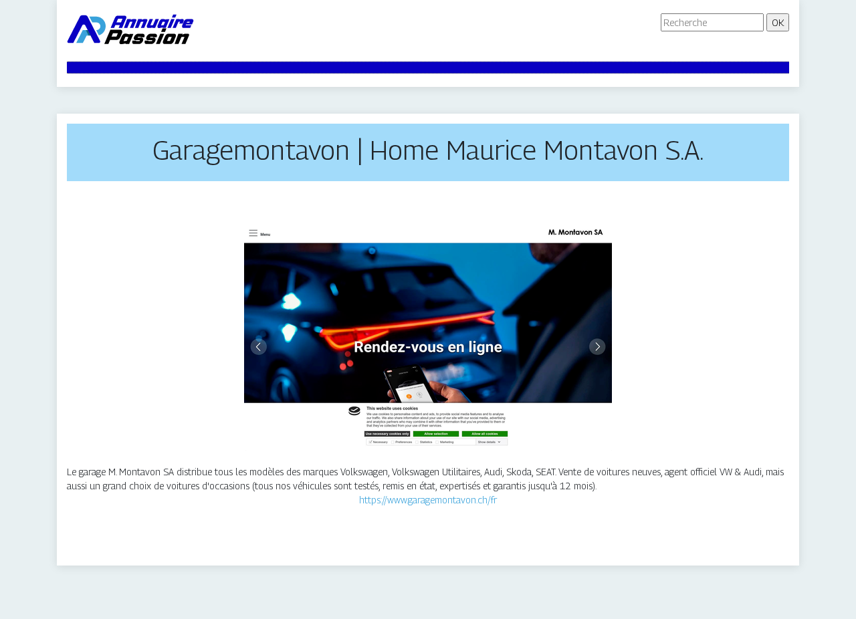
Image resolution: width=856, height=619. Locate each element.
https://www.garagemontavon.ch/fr (428, 499)
